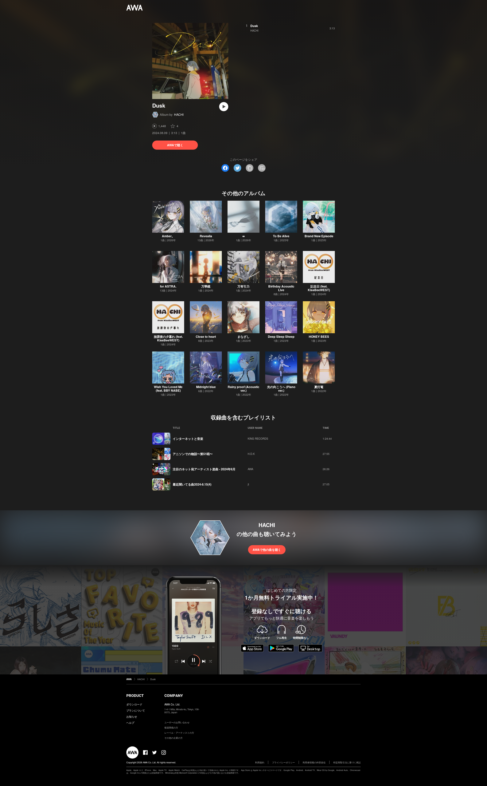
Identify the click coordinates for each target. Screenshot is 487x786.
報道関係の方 (171, 727)
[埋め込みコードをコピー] (262, 168)
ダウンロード (134, 704)
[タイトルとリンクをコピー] (249, 168)
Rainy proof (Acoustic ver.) (243, 389)
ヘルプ (130, 722)
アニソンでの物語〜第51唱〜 (193, 454)
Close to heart (206, 336)
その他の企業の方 (173, 737)
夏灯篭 (318, 387)
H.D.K (251, 454)
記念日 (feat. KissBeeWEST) (319, 288)
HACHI (179, 114)
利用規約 (259, 762)
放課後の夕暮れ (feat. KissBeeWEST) (168, 338)
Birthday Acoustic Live (281, 288)
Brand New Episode (319, 236)
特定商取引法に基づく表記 (347, 762)
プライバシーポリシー (283, 762)
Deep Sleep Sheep (281, 336)
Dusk (254, 26)
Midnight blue (206, 387)
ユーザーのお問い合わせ (176, 722)
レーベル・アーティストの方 (179, 732)
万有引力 (243, 286)
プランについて (135, 710)
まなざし (243, 336)
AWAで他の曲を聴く (267, 549)
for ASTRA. (168, 286)
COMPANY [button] (173, 695)
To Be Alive (281, 236)
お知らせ (131, 716)
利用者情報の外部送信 (314, 762)
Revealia (206, 236)
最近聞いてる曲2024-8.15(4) (192, 484)
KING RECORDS (258, 438)
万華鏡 (205, 286)
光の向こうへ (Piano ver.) (281, 389)
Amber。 (168, 236)
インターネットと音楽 (188, 438)
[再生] (223, 106)
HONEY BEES (319, 336)
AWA (250, 469)
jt (248, 484)
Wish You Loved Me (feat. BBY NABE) (168, 389)
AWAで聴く (175, 145)
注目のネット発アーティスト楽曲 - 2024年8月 (204, 469)
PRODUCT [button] (135, 695)
